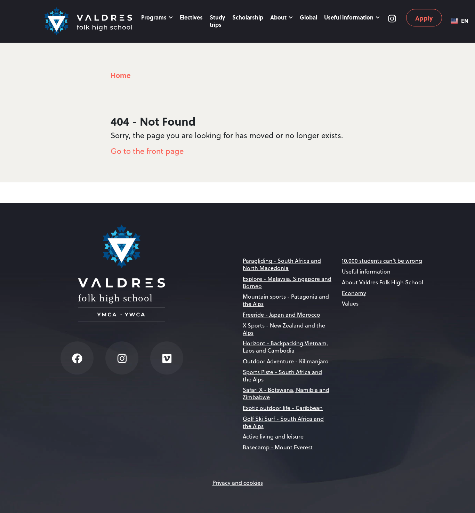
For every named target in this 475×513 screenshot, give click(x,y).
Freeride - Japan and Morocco (281, 314)
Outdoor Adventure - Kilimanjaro (286, 361)
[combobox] (459, 21)
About (279, 17)
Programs (154, 17)
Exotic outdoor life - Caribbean (283, 408)
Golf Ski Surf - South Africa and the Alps (283, 422)
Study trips (217, 21)
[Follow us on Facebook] (77, 357)
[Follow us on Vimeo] (166, 357)
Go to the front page (147, 150)
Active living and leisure (273, 436)
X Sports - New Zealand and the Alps (284, 329)
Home (121, 75)
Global (308, 17)
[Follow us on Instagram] (392, 17)
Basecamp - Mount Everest (278, 447)
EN (464, 21)
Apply (424, 18)
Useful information (349, 17)
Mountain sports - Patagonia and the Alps (286, 300)
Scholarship (247, 17)
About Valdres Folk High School (382, 282)
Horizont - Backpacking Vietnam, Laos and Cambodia (285, 346)
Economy (354, 293)
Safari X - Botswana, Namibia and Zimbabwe (286, 393)
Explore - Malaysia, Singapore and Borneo (287, 282)
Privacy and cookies (237, 483)
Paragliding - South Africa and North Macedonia (282, 264)
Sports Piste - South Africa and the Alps (282, 375)
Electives (191, 17)
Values (350, 303)
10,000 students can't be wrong (382, 261)
